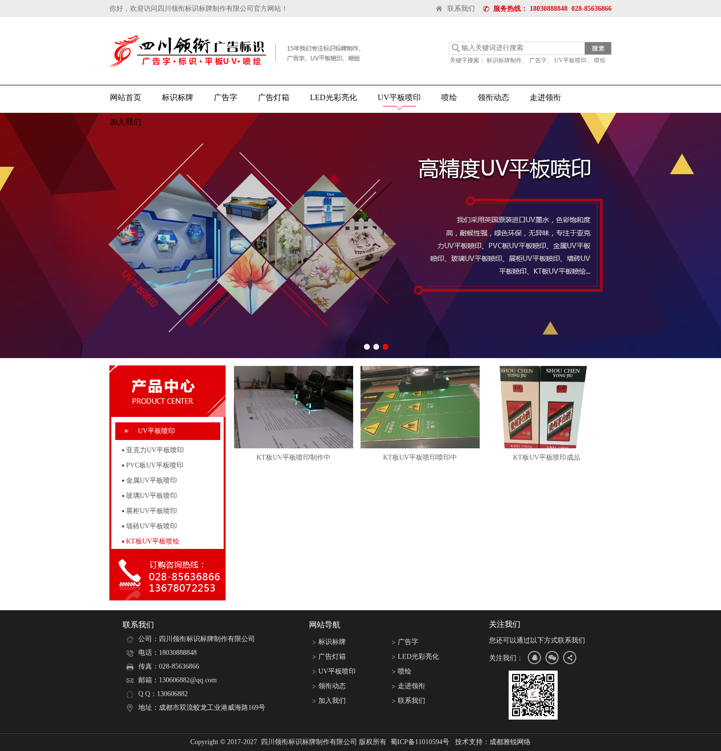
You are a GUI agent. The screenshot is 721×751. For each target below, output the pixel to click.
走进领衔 (545, 97)
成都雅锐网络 (510, 742)
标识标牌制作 (504, 60)
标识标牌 (177, 97)
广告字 (538, 60)
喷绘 (600, 60)
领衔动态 (493, 97)
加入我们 (125, 122)
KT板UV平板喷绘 (153, 541)
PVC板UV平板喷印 (154, 465)
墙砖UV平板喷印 (151, 526)
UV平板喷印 (570, 60)
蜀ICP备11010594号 (419, 742)
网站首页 (125, 97)
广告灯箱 (273, 97)
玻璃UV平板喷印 (151, 495)
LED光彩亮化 (333, 97)
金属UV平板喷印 (151, 480)
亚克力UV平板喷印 (155, 450)
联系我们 (461, 8)
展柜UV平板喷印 (151, 511)
